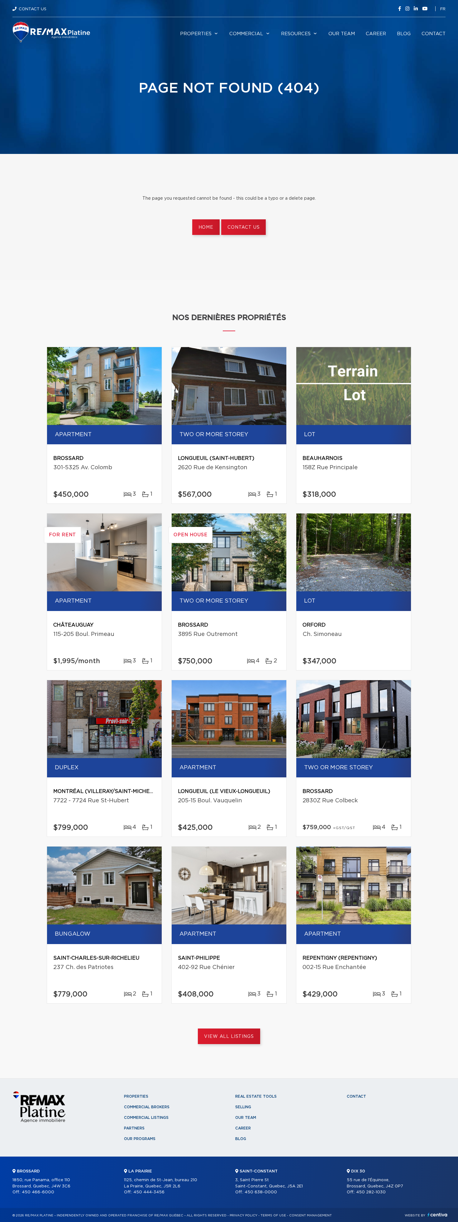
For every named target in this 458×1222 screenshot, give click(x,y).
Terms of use (273, 1215)
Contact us (243, 227)
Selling (243, 1107)
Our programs (139, 1139)
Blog (404, 33)
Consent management (310, 1215)
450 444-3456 (149, 1192)
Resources (296, 33)
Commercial (246, 33)
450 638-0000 (261, 1192)
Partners (134, 1128)
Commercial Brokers (146, 1107)
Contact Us (32, 9)
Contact (434, 33)
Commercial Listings (146, 1117)
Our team (341, 33)
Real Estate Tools (256, 1096)
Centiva (437, 1215)
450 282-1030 (371, 1192)
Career (376, 33)
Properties (196, 33)
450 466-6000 (38, 1192)
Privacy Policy (243, 1215)
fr (443, 9)
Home (205, 227)
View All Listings (229, 1036)
